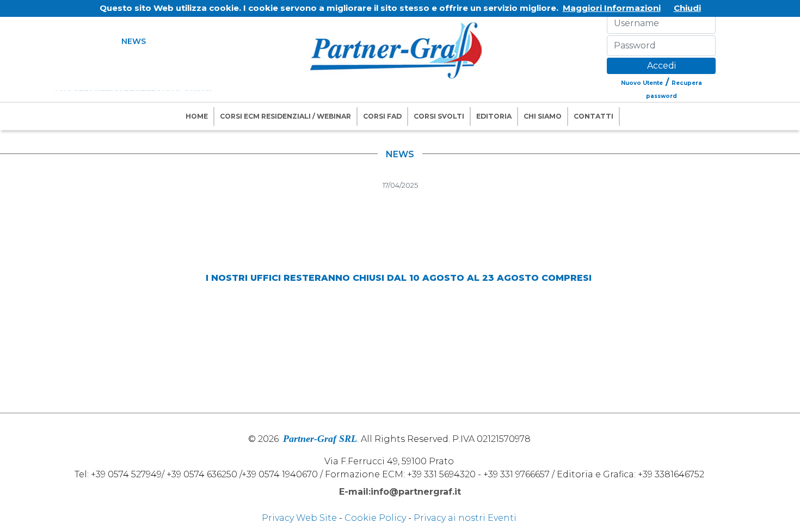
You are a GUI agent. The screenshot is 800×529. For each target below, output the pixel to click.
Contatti (593, 116)
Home (197, 116)
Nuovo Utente (642, 83)
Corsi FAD (382, 116)
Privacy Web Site (299, 518)
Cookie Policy (375, 518)
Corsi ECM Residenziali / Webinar (285, 116)
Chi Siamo (543, 116)
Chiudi (687, 8)
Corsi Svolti (439, 116)
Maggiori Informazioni (612, 8)
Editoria (494, 116)
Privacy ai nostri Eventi (465, 518)
